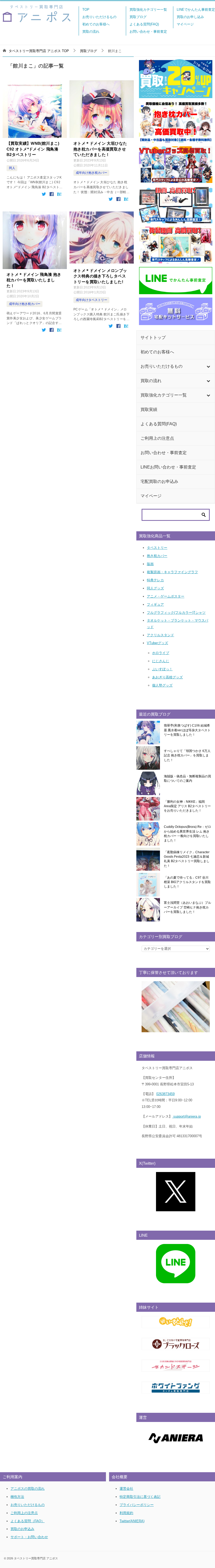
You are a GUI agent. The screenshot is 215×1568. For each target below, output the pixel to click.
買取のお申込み (22, 1529)
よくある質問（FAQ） (27, 1521)
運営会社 (126, 1489)
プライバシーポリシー (137, 1505)
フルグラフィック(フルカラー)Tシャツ (176, 613)
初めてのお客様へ (96, 24)
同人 (12, 168)
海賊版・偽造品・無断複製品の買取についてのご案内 (187, 778)
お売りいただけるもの (99, 17)
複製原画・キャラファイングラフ (172, 572)
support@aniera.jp (186, 1116)
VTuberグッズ (157, 643)
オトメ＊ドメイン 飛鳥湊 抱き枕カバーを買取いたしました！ (34, 280)
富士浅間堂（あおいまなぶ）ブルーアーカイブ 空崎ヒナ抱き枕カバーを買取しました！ (187, 907)
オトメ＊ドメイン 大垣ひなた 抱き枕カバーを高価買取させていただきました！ (100, 149)
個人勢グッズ (162, 685)
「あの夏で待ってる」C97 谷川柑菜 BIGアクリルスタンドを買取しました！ (187, 882)
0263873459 (165, 1094)
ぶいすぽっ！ (162, 669)
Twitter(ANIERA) (132, 1521)
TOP (85, 10)
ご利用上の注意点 (24, 1513)
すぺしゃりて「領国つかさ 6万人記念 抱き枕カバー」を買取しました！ (187, 755)
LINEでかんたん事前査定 (196, 10)
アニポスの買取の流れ (27, 1489)
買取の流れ (90, 32)
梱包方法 (17, 1497)
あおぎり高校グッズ (167, 677)
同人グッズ (155, 588)
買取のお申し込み (190, 17)
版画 (150, 564)
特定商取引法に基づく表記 (140, 1497)
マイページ (185, 24)
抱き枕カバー (157, 556)
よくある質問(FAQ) (144, 24)
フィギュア (155, 604)
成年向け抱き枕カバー (91, 172)
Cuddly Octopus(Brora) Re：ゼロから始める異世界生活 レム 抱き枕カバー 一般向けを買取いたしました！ (187, 833)
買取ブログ (138, 17)
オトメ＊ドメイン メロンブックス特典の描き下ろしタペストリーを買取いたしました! (100, 276)
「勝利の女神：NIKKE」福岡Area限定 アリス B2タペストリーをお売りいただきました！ (187, 806)
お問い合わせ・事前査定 (148, 32)
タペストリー (157, 548)
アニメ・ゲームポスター (165, 596)
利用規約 (126, 1513)
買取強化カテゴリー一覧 (148, 10)
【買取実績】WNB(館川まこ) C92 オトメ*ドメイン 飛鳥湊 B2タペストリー (33, 149)
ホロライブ (160, 653)
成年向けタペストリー (91, 300)
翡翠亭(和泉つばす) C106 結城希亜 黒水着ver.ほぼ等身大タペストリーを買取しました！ (187, 730)
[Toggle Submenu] (208, 366)
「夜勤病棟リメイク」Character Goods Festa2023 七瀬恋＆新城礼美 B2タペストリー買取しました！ (186, 859)
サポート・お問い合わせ (29, 1537)
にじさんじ (160, 661)
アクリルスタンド (160, 635)
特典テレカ (155, 580)
